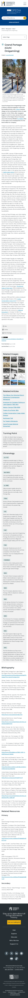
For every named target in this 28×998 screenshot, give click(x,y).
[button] (25, 3)
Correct (6, 329)
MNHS (3, 28)
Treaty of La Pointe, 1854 (11, 410)
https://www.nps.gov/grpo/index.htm (12, 714)
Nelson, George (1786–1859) (11, 407)
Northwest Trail (8, 418)
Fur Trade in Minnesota (10, 421)
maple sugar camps (8, 172)
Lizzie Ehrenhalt (10, 55)
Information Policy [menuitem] (12, 992)
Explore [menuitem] (14, 934)
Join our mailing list (14, 922)
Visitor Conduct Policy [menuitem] (15, 993)
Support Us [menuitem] (14, 944)
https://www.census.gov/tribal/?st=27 (12, 777)
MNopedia (8, 28)
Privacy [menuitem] (4, 992)
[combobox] (14, 18)
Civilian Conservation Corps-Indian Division (14, 414)
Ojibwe (18, 109)
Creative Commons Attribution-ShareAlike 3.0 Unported (12, 339)
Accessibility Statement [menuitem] (15, 994)
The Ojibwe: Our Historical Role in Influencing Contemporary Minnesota (13, 397)
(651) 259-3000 (9, 969)
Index (13, 28)
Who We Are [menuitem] (14, 940)
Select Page (6, 37)
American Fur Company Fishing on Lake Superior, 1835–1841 (14, 403)
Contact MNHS (19, 969)
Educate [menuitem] (14, 937)
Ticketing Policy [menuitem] (21, 992)
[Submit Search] (24, 18)
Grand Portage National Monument (10, 425)
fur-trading (20, 118)
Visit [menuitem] (14, 930)
